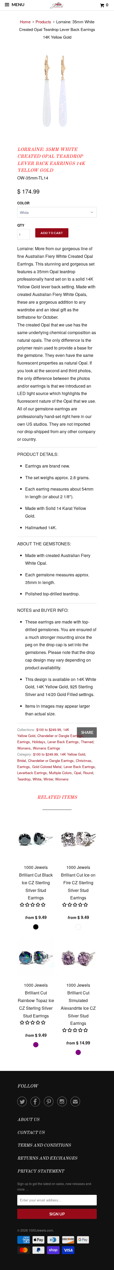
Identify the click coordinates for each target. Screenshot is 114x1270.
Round (88, 772)
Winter (48, 779)
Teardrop (23, 779)
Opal (77, 772)
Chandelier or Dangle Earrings (60, 735)
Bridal (21, 760)
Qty (20, 225)
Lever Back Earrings (63, 741)
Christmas (83, 760)
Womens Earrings (46, 748)
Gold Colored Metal (47, 766)
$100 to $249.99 (48, 729)
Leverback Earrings (32, 772)
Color (23, 202)
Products (43, 21)
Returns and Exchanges (47, 1158)
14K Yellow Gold (72, 754)
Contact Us (31, 1133)
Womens (24, 748)
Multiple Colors (60, 772)
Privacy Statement (40, 1171)
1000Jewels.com (41, 1230)
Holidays (38, 741)
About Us (28, 1120)
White (37, 779)
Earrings (23, 741)
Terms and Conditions (44, 1145)
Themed (87, 741)
